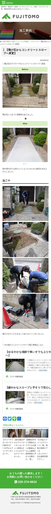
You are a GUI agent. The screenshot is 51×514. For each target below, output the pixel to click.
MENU (9, 3)
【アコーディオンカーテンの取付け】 (7, 442)
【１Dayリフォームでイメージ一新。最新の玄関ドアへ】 (42, 445)
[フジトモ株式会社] (20, 19)
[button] (4, 3)
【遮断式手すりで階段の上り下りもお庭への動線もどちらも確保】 (31, 445)
